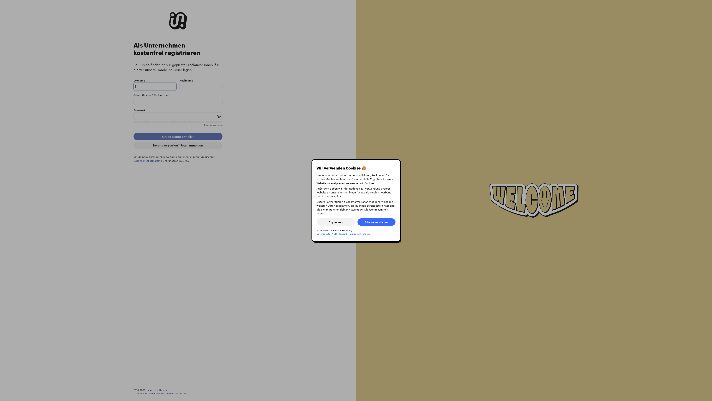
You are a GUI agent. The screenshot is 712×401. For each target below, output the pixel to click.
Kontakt (343, 233)
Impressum (355, 233)
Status (366, 233)
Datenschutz (323, 233)
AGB (334, 233)
